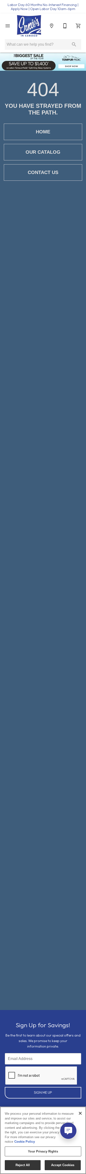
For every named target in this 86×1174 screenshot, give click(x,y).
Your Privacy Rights (43, 1151)
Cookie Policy (24, 1141)
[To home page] (29, 25)
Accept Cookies (63, 1165)
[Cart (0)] (78, 26)
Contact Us (43, 172)
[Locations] (51, 26)
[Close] (80, 1113)
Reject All (23, 1165)
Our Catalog (43, 152)
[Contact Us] (65, 26)
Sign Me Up (43, 1092)
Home (43, 131)
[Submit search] (74, 44)
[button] (7, 26)
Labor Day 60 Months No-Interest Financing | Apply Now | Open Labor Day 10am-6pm (43, 7)
